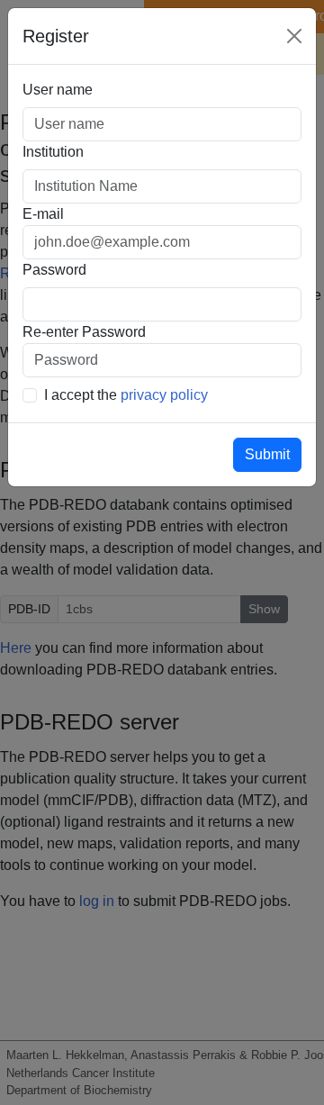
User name (57, 89)
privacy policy (164, 395)
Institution (53, 151)
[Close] (294, 36)
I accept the (126, 395)
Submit (267, 454)
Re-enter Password (84, 332)
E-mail (43, 214)
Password (54, 269)
